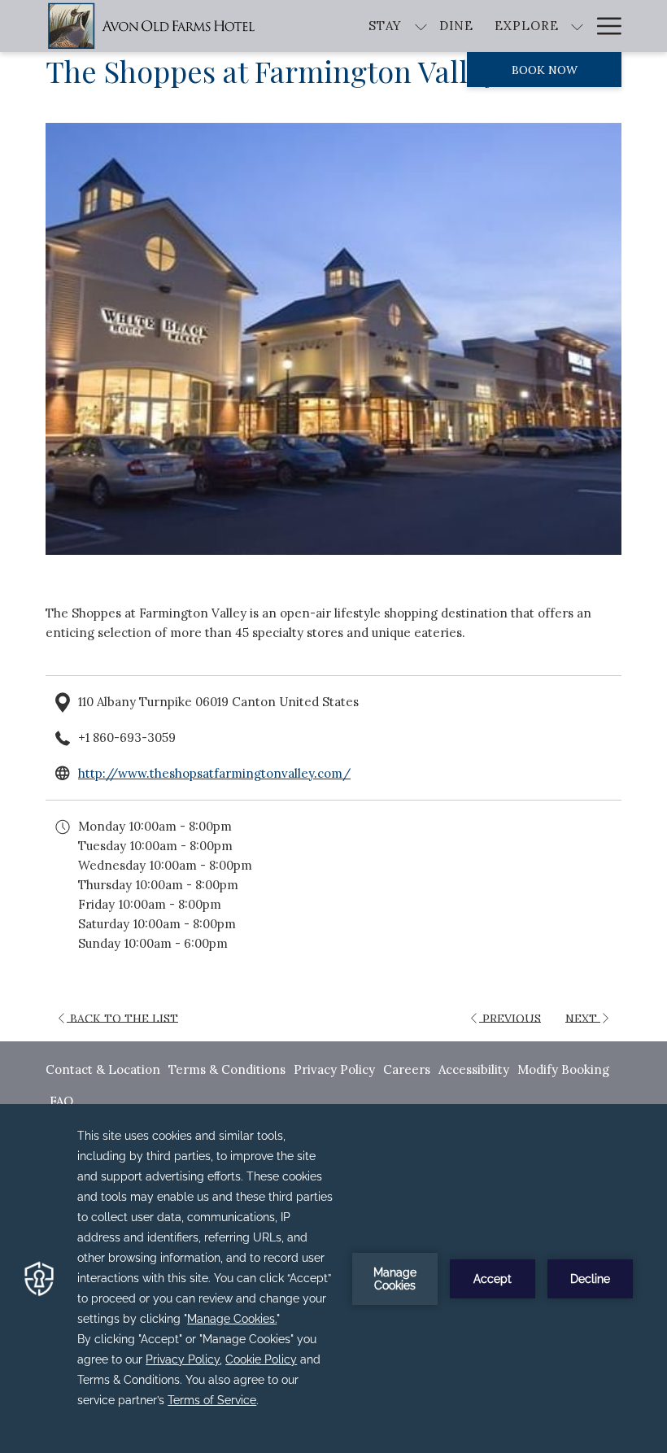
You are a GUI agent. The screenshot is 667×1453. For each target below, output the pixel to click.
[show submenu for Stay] (421, 26)
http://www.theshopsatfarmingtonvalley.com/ (214, 773)
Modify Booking (563, 1069)
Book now (545, 70)
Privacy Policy (334, 1069)
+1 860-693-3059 (127, 737)
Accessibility (473, 1069)
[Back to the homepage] (155, 26)
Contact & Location (103, 1069)
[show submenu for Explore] (577, 26)
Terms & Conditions (227, 1069)
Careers (406, 1069)
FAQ (61, 1101)
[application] (333, 1278)
